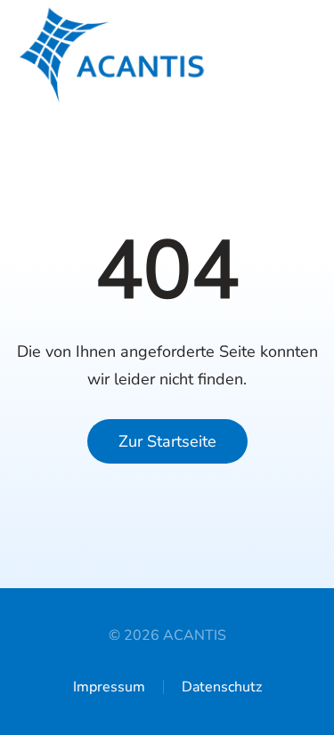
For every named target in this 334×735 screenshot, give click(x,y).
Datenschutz (222, 687)
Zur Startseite (167, 441)
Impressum (109, 687)
